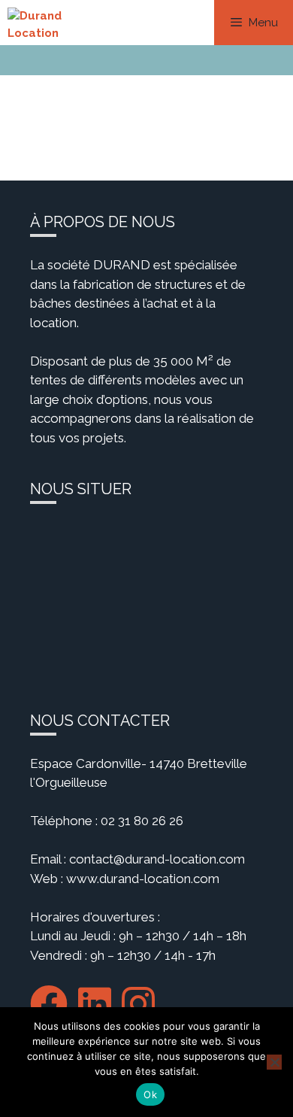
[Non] (274, 1062)
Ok (150, 1094)
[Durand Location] (51, 22)
